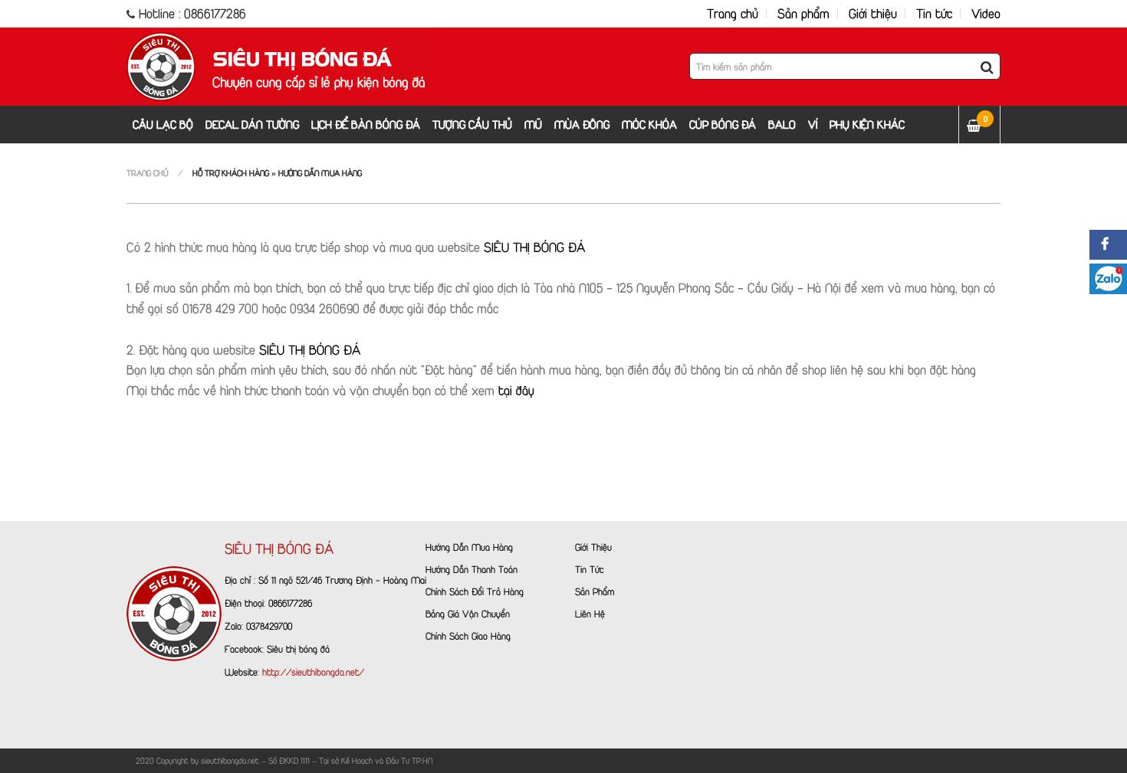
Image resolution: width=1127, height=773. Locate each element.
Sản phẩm (803, 13)
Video (986, 13)
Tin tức (934, 13)
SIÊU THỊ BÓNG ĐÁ (535, 247)
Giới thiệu (873, 13)
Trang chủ (732, 13)
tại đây (514, 390)
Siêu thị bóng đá (298, 649)
